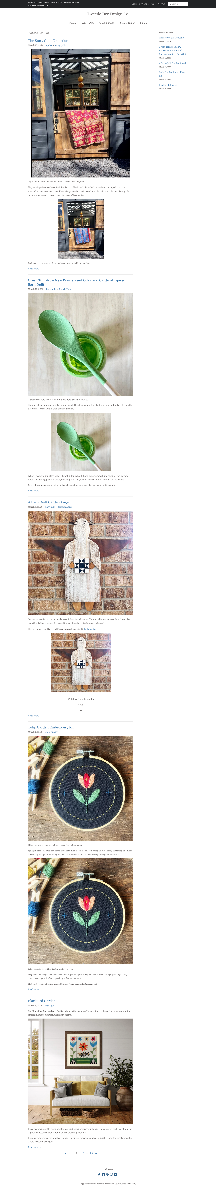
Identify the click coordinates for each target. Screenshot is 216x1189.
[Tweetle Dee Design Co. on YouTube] (115, 1175)
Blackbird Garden (42, 1001)
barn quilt (51, 289)
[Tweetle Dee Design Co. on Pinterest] (107, 1175)
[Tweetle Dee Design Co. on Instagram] (111, 1175)
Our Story (107, 23)
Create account (147, 4)
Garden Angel (65, 507)
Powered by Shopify (127, 1184)
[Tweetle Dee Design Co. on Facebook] (103, 1175)
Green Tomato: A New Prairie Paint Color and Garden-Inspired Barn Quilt (173, 50)
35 (91, 1153)
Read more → (35, 269)
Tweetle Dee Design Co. (108, 14)
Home (72, 23)
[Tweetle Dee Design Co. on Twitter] (99, 1175)
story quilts (60, 45)
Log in (134, 4)
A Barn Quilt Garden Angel (49, 502)
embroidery (51, 732)
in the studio (89, 628)
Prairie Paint (65, 289)
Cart (163, 4)
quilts (49, 45)
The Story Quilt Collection (48, 41)
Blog (144, 23)
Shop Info (127, 23)
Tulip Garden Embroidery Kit (51, 727)
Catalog (88, 23)
